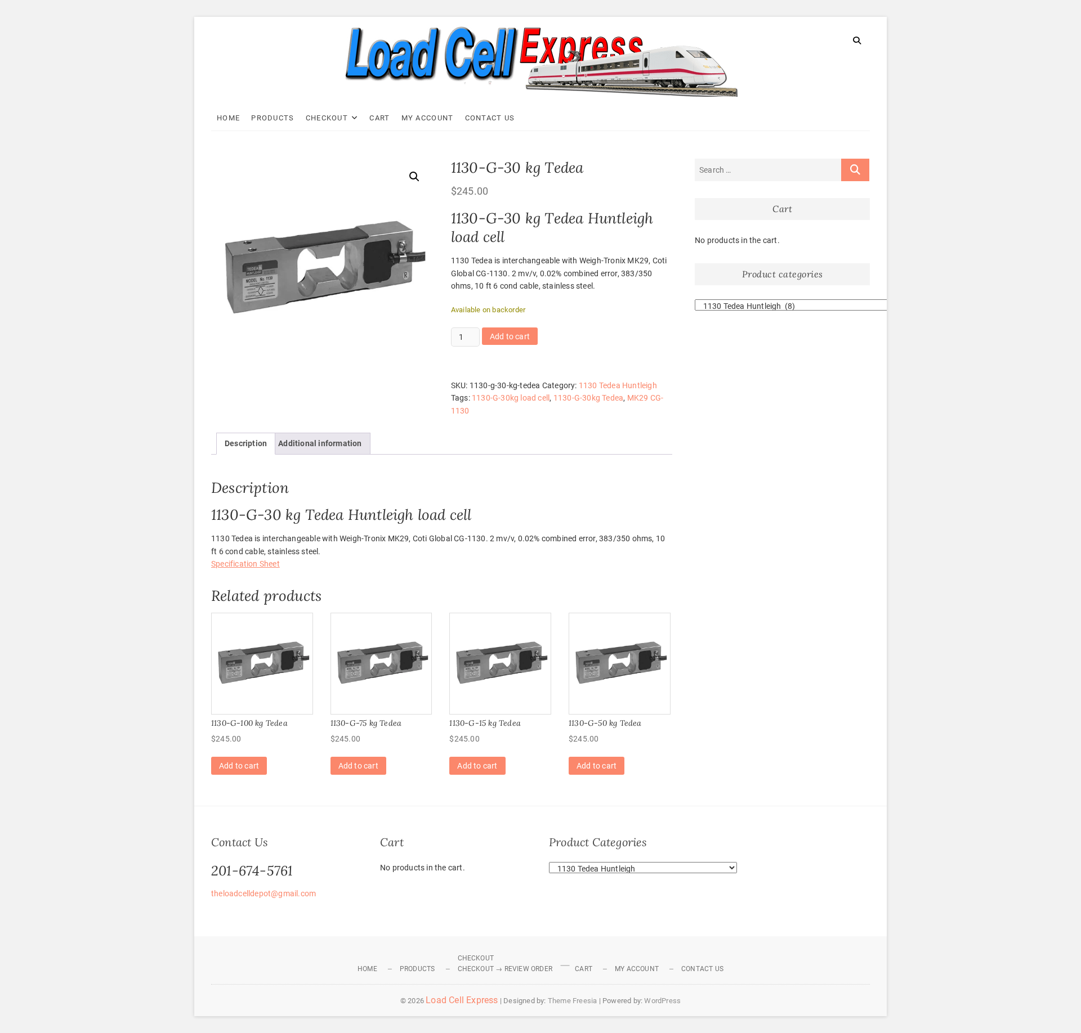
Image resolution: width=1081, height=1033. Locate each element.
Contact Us (490, 118)
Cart (379, 118)
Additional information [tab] (319, 443)
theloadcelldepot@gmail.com (263, 893)
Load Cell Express (462, 1000)
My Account (427, 118)
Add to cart (510, 336)
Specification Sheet (245, 563)
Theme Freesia (572, 1000)
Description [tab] (246, 443)
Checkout (327, 118)
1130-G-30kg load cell (511, 397)
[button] (414, 177)
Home (228, 118)
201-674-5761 (252, 870)
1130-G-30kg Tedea (588, 397)
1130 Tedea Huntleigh (618, 385)
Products (272, 118)
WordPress (662, 1000)
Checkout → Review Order (505, 969)
